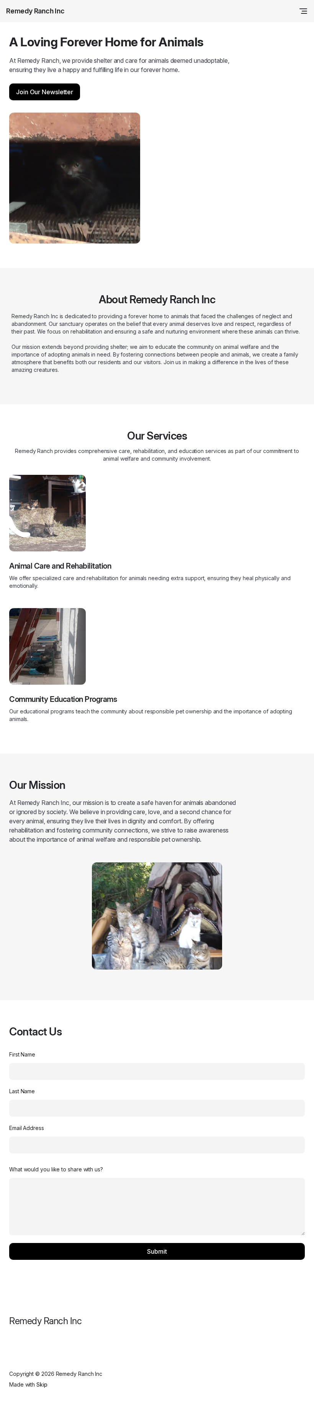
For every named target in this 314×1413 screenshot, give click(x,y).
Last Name (22, 1091)
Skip (41, 1384)
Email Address (26, 1128)
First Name (22, 1054)
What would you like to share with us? (56, 1169)
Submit (157, 1251)
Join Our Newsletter (44, 92)
